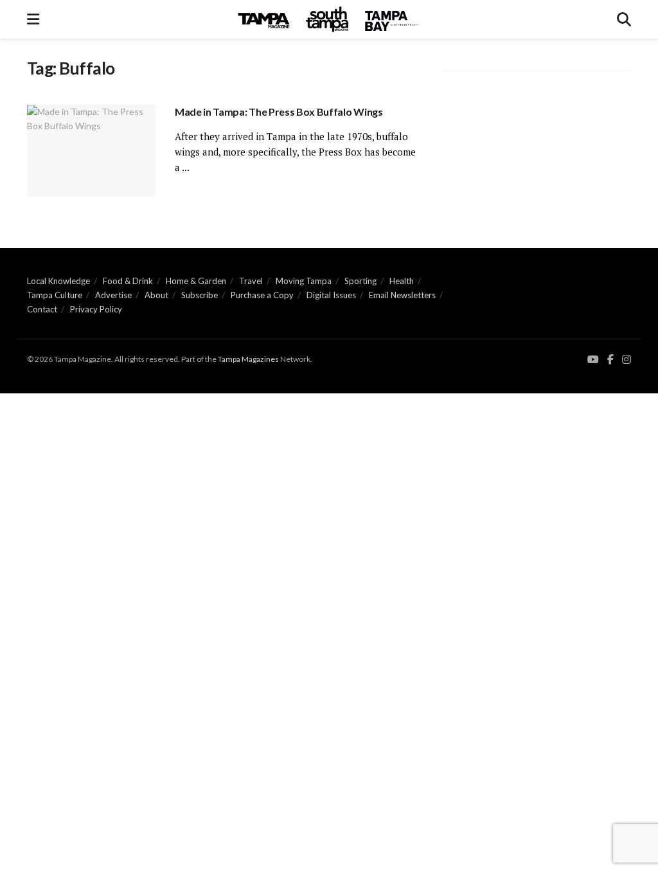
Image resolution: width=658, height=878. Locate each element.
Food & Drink (128, 281)
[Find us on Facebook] (610, 359)
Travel (251, 281)
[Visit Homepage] (328, 19)
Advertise (113, 295)
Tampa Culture (54, 295)
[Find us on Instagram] (626, 359)
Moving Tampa (304, 281)
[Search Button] (624, 19)
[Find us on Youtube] (593, 359)
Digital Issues (331, 295)
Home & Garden (196, 281)
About (156, 295)
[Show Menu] (33, 19)
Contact (42, 309)
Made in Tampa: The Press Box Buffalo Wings (279, 111)
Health (401, 281)
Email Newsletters (402, 295)
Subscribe (199, 295)
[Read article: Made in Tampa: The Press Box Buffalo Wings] (91, 151)
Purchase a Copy (262, 295)
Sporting (360, 281)
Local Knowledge (58, 281)
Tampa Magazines (248, 359)
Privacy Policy (96, 309)
